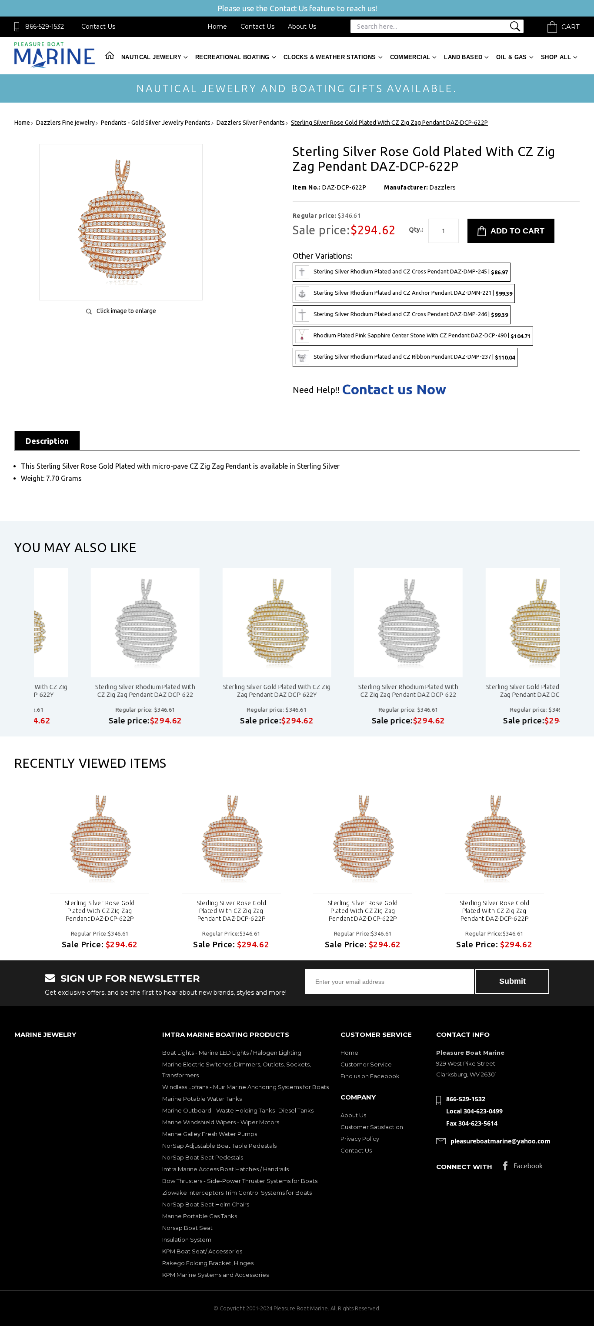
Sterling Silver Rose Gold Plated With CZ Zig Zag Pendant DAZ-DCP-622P (100, 911)
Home (217, 26)
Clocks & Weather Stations (330, 57)
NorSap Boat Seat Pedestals (202, 1157)
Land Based (463, 57)
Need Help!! (316, 390)
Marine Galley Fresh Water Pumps (209, 1133)
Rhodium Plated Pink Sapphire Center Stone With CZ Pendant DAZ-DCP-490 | (422, 335)
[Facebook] (523, 1168)
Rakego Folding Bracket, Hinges (208, 1262)
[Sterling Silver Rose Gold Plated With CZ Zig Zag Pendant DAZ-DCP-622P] (121, 284)
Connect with (464, 1167)
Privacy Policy (359, 1138)
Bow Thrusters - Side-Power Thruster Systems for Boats (239, 1180)
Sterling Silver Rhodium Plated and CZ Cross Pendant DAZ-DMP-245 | (411, 271)
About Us (302, 26)
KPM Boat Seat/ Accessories (202, 1251)
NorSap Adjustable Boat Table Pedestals (219, 1145)
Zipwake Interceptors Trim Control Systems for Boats (237, 1192)
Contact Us (98, 26)
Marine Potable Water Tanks (202, 1098)
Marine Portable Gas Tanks (199, 1216)
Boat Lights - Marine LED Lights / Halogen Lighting (231, 1052)
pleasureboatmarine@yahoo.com (501, 1141)
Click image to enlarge (126, 310)
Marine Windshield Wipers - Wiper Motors (220, 1122)
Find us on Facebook (370, 1076)
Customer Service (366, 1064)
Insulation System (186, 1239)
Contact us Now (394, 389)
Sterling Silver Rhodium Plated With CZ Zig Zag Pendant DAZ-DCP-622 (100, 690)
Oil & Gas (511, 57)
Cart (570, 27)
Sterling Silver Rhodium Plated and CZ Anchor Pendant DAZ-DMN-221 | (413, 293)
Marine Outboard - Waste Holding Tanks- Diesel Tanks (238, 1110)
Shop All (556, 57)
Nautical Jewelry (151, 57)
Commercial (410, 57)
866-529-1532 (44, 26)
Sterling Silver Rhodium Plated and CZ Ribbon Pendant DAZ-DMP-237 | (414, 356)
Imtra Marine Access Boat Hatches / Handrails (225, 1169)
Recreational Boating (232, 57)
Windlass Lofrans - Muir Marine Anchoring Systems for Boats (245, 1086)
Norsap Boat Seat (187, 1227)
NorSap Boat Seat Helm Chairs (205, 1204)
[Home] (54, 66)
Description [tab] (47, 440)
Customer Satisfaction (371, 1126)
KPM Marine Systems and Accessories (215, 1274)
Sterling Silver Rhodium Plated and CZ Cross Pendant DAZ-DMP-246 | (411, 314)
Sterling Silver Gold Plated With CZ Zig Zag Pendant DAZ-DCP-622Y (231, 690)
